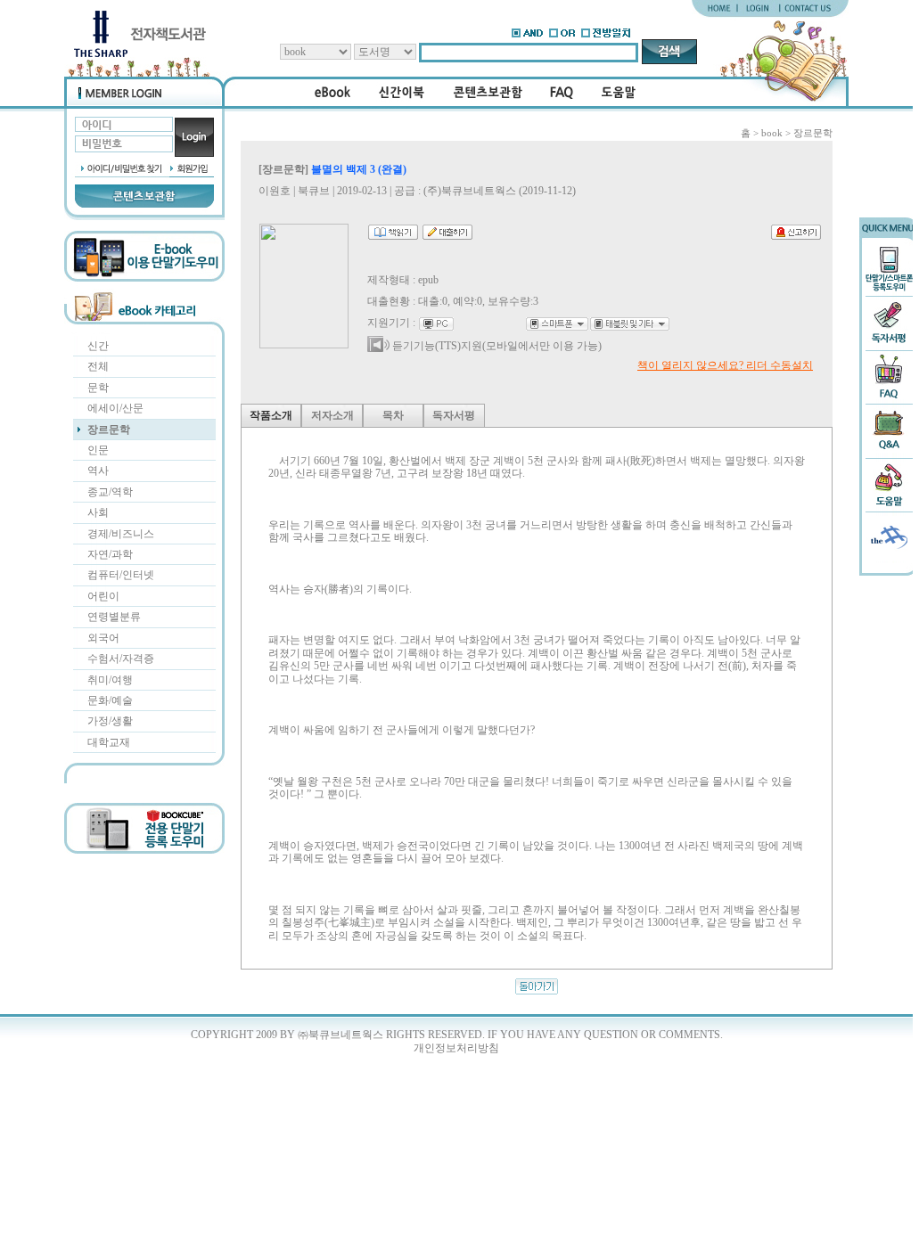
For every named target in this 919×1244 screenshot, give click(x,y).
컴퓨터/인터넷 (120, 575)
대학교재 (108, 742)
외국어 (103, 638)
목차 (393, 415)
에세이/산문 (115, 408)
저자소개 (332, 415)
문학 (98, 387)
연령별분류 (114, 616)
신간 (98, 346)
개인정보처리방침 (456, 1048)
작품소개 (271, 415)
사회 (98, 512)
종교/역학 (110, 492)
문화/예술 (110, 700)
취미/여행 (110, 680)
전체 (98, 366)
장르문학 (108, 429)
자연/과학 (110, 554)
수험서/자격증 (120, 658)
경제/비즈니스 (120, 534)
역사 (98, 470)
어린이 (103, 596)
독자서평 (453, 415)
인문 (98, 450)
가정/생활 (110, 721)
